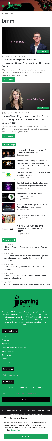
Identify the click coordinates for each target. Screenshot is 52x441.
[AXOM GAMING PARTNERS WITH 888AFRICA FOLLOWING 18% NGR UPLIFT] (8, 229)
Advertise (5, 344)
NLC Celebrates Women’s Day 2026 (31, 215)
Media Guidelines (8, 351)
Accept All (26, 436)
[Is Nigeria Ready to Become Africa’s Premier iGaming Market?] (8, 153)
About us (5, 340)
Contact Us (6, 362)
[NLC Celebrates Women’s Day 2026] (8, 218)
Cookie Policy (16, 430)
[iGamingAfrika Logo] (14, 5)
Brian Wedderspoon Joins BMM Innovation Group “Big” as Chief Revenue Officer (26, 63)
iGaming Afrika (9, 56)
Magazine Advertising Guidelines (14, 347)
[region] (26, 428)
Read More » (8, 79)
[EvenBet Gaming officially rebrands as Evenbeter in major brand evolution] (8, 186)
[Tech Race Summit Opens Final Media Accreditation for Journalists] (8, 207)
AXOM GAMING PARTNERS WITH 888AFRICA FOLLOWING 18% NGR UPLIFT (31, 228)
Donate (4, 359)
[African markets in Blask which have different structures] (8, 197)
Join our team (7, 355)
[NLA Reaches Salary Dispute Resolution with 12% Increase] (8, 175)
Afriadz (39, 414)
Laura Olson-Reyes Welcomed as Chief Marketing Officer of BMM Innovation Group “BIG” (25, 119)
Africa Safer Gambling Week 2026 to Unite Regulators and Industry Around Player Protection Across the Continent (33, 163)
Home (5, 14)
